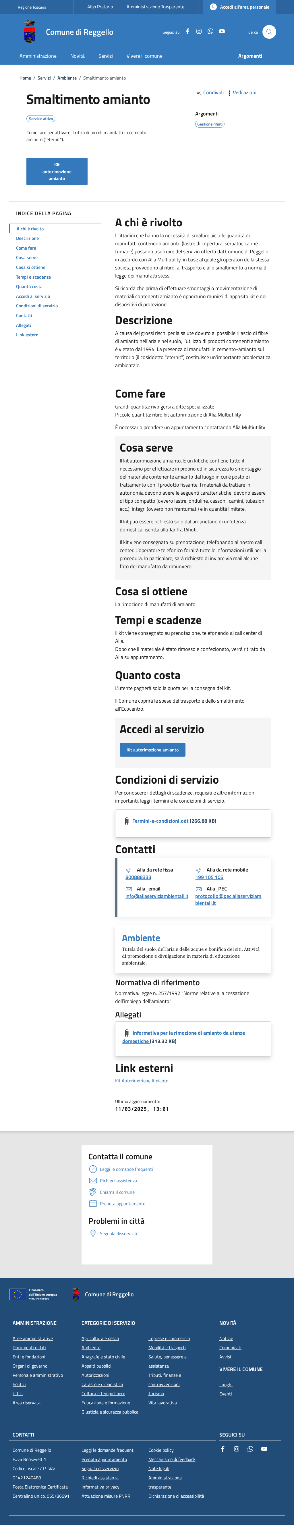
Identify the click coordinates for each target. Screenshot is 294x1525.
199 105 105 (209, 877)
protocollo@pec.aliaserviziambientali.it (228, 899)
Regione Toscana (32, 7)
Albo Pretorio (100, 6)
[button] (239, 7)
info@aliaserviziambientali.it (156, 896)
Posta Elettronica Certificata (40, 1486)
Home (25, 77)
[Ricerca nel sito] (269, 32)
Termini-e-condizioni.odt (160, 821)
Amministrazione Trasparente (155, 6)
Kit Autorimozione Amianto (141, 1080)
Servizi (44, 77)
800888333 (138, 877)
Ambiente (67, 77)
